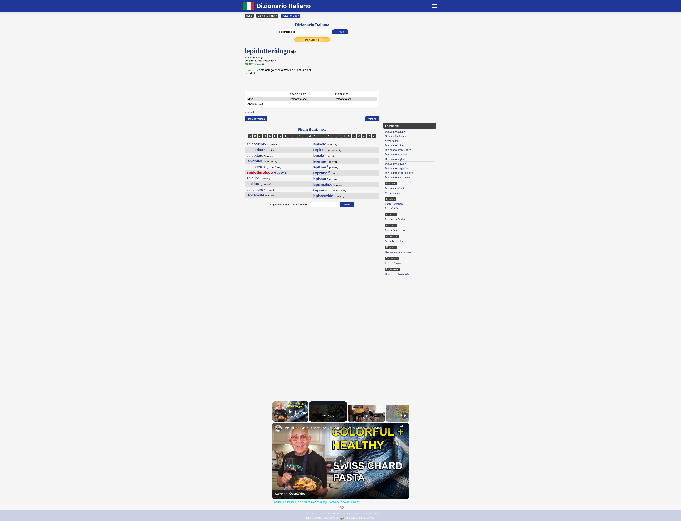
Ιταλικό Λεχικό (393, 263)
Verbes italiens (393, 192)
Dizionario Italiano (267, 15)
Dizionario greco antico (398, 149)
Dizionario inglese (395, 159)
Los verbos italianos (396, 230)
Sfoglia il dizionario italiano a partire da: (289, 204)
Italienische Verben (395, 219)
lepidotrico (254, 150)
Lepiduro (252, 184)
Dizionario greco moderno (399, 172)
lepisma (320, 161)
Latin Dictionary (394, 203)
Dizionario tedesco (395, 163)
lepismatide (322, 184)
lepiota (318, 155)
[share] (401, 426)
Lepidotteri (254, 161)
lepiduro (252, 178)
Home (249, 15)
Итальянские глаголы (398, 252)
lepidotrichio (255, 144)
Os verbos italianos (395, 241)
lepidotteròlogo (290, 15)
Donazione (312, 39)
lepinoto (319, 144)
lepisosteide (323, 196)
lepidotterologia (258, 167)
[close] (342, 507)
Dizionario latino (394, 145)
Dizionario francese (396, 154)
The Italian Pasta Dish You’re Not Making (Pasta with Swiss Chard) (332, 428)
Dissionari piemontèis (397, 274)
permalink (249, 112)
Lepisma (321, 173)
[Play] (366, 415)
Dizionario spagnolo (396, 168)
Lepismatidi (322, 190)
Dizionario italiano (395, 131)
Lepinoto (320, 150)
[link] (278, 428)
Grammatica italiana (396, 136)
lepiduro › (372, 118)
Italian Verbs (392, 208)
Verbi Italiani (392, 140)
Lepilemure (254, 195)
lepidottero (254, 155)
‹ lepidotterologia (256, 118)
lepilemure (254, 189)
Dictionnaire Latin (395, 188)
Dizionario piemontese (397, 177)
